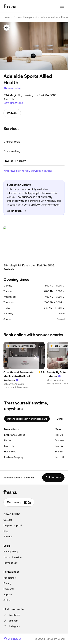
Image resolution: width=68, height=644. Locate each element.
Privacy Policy (10, 551)
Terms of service (12, 557)
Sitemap (7, 536)
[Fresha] (10, 6)
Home (6, 17)
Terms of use (10, 562)
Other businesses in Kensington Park (27, 418)
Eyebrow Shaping (13, 457)
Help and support (12, 525)
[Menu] (62, 6)
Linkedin (13, 620)
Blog (5, 531)
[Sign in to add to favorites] (40, 346)
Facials (8, 440)
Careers (7, 519)
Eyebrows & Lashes (14, 434)
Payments (8, 588)
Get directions (13, 102)
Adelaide (53, 17)
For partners (10, 577)
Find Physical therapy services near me (27, 170)
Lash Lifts (9, 446)
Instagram (14, 626)
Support (7, 594)
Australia (40, 17)
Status (6, 600)
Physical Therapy (23, 17)
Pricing (7, 583)
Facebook (14, 615)
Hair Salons (10, 451)
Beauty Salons (12, 429)
